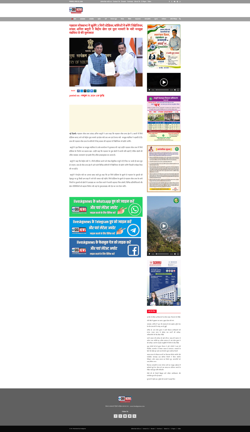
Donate (123, 2)
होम (75, 19)
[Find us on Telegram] (130, 416)
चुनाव (156, 19)
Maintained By (76, 429)
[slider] (162, 89)
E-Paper (143, 2)
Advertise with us (106, 2)
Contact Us (116, 2)
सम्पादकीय (147, 19)
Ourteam (130, 2)
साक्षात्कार (138, 19)
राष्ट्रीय (99, 19)
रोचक (122, 19)
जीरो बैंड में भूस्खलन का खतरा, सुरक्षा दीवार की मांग (160, 321)
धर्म (106, 19)
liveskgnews (83, 429)
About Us (137, 2)
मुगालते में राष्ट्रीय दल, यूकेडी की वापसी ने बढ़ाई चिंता (161, 379)
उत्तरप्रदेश (91, 19)
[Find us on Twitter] (120, 416)
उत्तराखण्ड (82, 19)
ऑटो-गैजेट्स (173, 19)
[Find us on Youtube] (125, 416)
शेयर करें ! (73, 91)
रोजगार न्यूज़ (114, 19)
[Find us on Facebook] (115, 416)
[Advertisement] (106, 118)
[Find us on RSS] (134, 416)
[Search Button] (180, 19)
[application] (164, 82)
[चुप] (175, 90)
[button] (164, 82)
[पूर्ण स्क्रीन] (178, 90)
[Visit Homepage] (76, 10)
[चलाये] (149, 90)
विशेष (129, 19)
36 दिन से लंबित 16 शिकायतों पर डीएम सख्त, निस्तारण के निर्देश (163, 317)
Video (149, 2)
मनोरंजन (164, 19)
